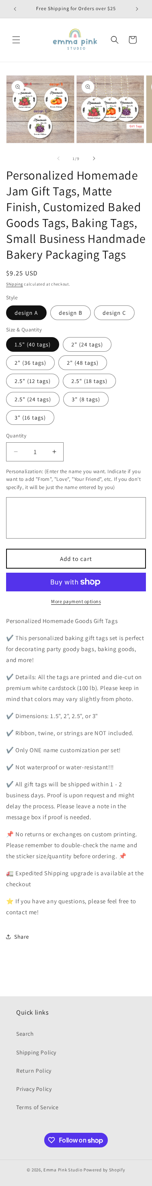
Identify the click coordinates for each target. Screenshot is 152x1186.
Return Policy (33, 1070)
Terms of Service (37, 1107)
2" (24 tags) (87, 344)
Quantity (16, 435)
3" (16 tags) (30, 417)
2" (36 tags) (30, 362)
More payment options (76, 601)
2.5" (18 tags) (89, 381)
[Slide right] (94, 158)
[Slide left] (58, 158)
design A (26, 312)
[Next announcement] (137, 9)
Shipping (14, 284)
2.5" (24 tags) (33, 399)
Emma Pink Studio (62, 1170)
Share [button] (21, 936)
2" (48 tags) (82, 362)
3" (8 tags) (86, 399)
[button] (16, 40)
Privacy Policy (33, 1089)
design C (114, 312)
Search (25, 1033)
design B (70, 312)
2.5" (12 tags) (33, 381)
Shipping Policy (36, 1052)
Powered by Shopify (104, 1170)
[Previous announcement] (15, 9)
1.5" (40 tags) (33, 344)
